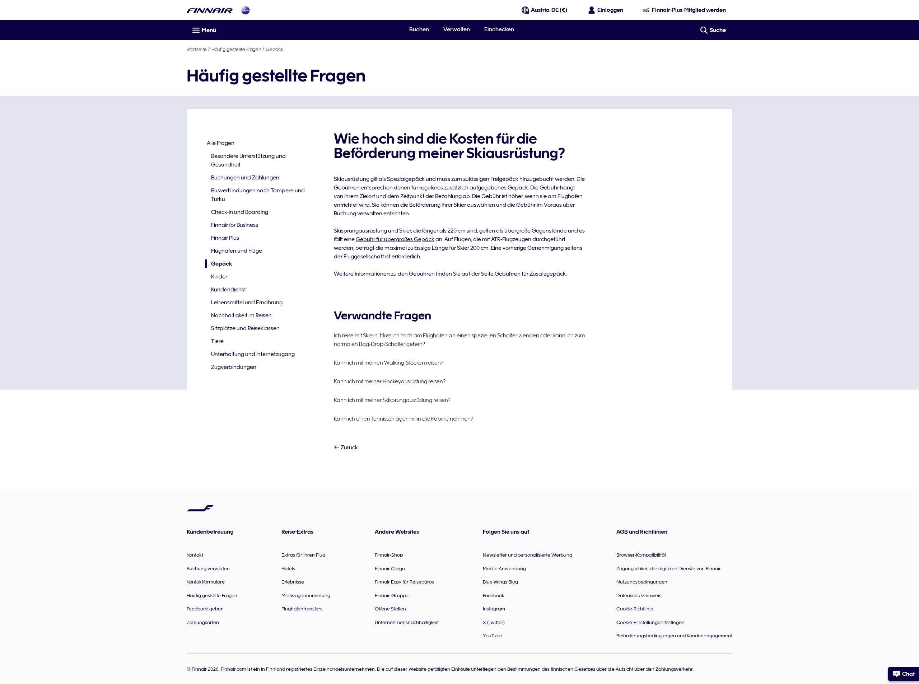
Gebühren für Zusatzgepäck (530, 274)
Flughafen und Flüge (236, 251)
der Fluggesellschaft (359, 256)
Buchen (419, 29)
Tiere (217, 341)
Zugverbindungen (233, 367)
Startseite (197, 49)
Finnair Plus (225, 238)
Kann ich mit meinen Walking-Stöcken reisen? (388, 363)
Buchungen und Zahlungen (245, 177)
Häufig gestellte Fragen (236, 49)
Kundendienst (228, 289)
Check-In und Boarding (239, 212)
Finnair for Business (234, 225)
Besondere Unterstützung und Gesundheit (248, 160)
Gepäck (274, 49)
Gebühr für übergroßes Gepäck (395, 239)
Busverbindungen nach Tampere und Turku (258, 194)
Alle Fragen (220, 143)
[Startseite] (210, 10)
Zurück (349, 447)
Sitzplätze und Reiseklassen (245, 328)
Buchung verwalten (358, 213)
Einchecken (499, 29)
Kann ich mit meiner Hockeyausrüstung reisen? (389, 381)
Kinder (219, 276)
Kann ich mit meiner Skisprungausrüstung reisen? (392, 400)
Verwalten (456, 29)
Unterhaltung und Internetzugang (253, 354)
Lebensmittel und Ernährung (247, 302)
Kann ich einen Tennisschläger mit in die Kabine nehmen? (403, 419)
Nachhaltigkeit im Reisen (241, 315)
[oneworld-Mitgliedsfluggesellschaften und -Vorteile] (245, 10)
